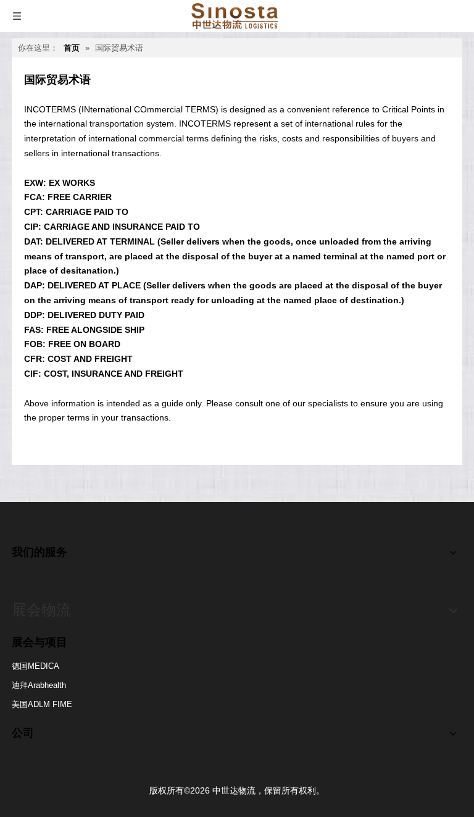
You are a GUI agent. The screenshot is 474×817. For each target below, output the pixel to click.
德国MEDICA (35, 666)
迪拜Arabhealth (39, 685)
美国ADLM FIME (42, 704)
